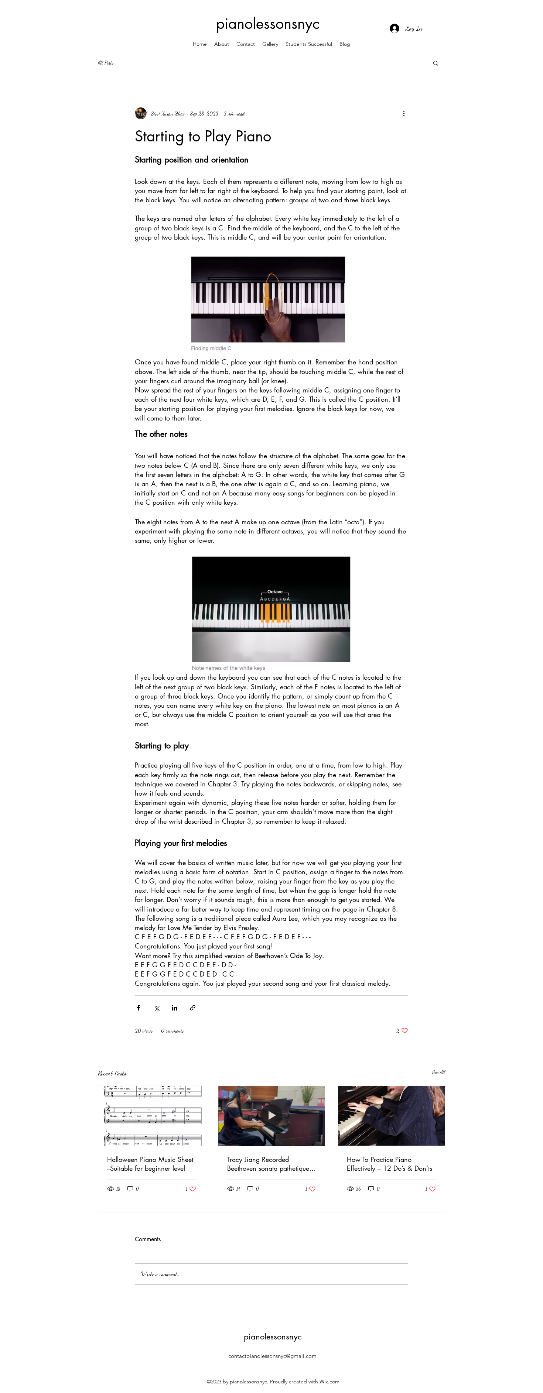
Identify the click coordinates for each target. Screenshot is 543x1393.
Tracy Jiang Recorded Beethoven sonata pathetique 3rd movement (268, 1164)
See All (438, 1072)
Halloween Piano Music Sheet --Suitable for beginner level (150, 1164)
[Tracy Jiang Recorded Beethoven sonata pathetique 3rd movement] (271, 1116)
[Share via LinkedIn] (174, 1007)
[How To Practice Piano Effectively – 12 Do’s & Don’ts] (391, 1116)
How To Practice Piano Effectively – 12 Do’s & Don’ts (389, 1164)
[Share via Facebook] (138, 1007)
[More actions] (403, 113)
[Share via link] (192, 1007)
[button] (435, 63)
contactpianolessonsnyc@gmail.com (272, 1355)
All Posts (106, 62)
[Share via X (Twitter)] (156, 1007)
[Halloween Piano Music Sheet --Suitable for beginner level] (151, 1116)
